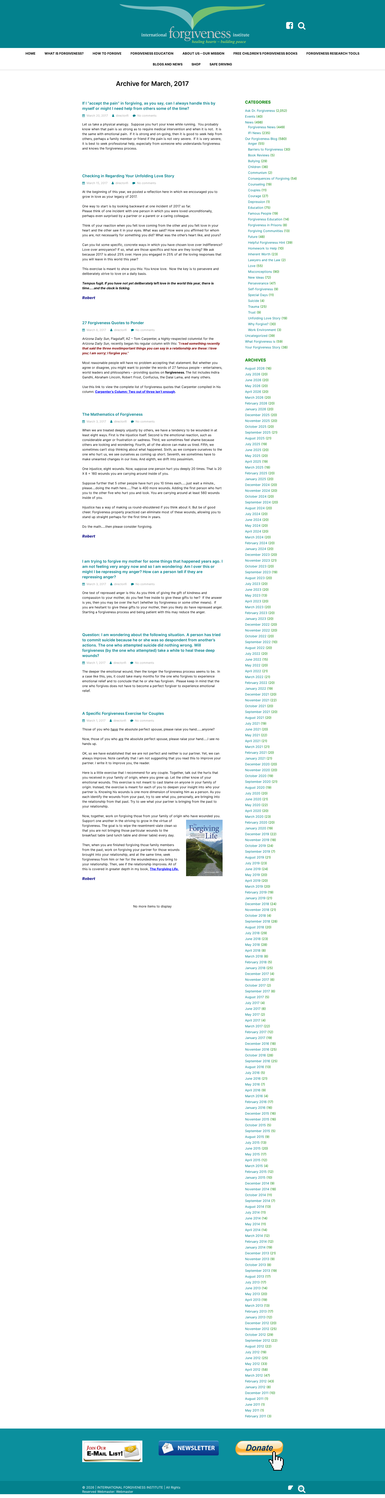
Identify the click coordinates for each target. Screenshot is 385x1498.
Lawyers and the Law (264, 260)
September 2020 (258, 782)
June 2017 (252, 1009)
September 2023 (258, 572)
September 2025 (258, 432)
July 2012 (252, 1352)
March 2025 (254, 467)
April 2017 (252, 1020)
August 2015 (254, 1137)
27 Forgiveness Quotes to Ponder (113, 323)
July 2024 (252, 514)
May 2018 (252, 945)
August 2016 (254, 1067)
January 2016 (255, 1108)
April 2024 (253, 531)
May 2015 (252, 1154)
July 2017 (252, 1003)
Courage (254, 196)
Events (250, 116)
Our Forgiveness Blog (261, 139)
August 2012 (254, 1346)
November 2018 (257, 910)
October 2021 (255, 706)
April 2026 (253, 392)
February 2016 (256, 1102)
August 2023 (255, 578)
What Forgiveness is (260, 341)
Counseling (256, 184)
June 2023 (253, 590)
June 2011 (252, 1404)
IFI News (254, 133)
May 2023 (252, 595)
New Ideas (256, 277)
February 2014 (256, 1241)
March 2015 (254, 1166)
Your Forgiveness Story (262, 347)
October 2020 (255, 776)
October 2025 (255, 427)
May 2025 (252, 456)
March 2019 (254, 886)
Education (255, 208)
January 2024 (255, 549)
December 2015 (257, 1113)
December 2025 (257, 415)
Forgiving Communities (265, 231)
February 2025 (256, 473)
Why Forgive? (258, 324)
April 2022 (253, 671)
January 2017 (255, 1038)
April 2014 (252, 1230)
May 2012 (252, 1364)
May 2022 (252, 665)
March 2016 (254, 1096)
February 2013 (256, 1311)
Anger (252, 144)
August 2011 (254, 1399)
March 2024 (254, 537)
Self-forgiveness (260, 289)
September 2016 (257, 1061)
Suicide (253, 301)
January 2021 (255, 758)
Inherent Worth (259, 254)
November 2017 (257, 980)
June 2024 (253, 520)
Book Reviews (258, 155)
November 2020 (257, 770)
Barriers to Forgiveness (265, 149)
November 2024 (257, 491)
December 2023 (257, 555)
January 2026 (255, 409)
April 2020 (253, 811)
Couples (254, 190)
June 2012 (253, 1358)
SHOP (196, 64)
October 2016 (255, 1055)
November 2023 (257, 560)
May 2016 (252, 1084)
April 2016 (252, 1090)
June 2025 (253, 450)
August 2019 (254, 857)
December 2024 (257, 485)
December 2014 (257, 1183)
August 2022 (255, 648)
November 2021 (257, 700)
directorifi (122, 115)
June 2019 (253, 869)
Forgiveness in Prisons (265, 225)
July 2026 (252, 374)
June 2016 (253, 1078)
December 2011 (256, 1393)
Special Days (258, 295)
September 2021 (257, 712)
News (249, 122)
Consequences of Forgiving (269, 178)
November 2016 (257, 1049)
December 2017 (257, 974)
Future (252, 237)
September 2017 (257, 991)
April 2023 (253, 601)
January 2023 (255, 619)
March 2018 (254, 956)
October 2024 (255, 496)
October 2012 (255, 1335)
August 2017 (254, 997)
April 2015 (252, 1160)
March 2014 (254, 1236)
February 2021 (256, 753)
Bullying (254, 161)
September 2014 (257, 1201)
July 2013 (252, 1282)
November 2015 (257, 1119)
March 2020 (254, 817)
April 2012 (252, 1370)
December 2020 (257, 764)
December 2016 (257, 1044)
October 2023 (255, 566)
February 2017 (255, 1032)
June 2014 (253, 1218)
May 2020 (252, 805)
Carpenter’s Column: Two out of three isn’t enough (135, 392)
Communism (257, 173)
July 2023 (252, 584)
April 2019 (252, 881)
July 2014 (252, 1212)
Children (254, 167)
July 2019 (252, 863)
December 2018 (257, 904)
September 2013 (257, 1271)
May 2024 (252, 525)
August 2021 (254, 718)
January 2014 (255, 1247)
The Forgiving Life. (164, 869)
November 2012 (257, 1329)
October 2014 (255, 1195)
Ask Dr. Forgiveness (260, 111)
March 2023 (254, 607)
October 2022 (255, 636)
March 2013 (254, 1305)
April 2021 (252, 741)
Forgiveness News (262, 127)
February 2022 (256, 683)
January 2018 (255, 968)
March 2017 (254, 1026)
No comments (147, 115)
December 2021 (257, 694)
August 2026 (255, 368)
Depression (256, 202)
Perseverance (258, 283)
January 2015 (255, 1177)
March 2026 (254, 397)
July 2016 (252, 1073)
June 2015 (253, 1148)
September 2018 (257, 921)
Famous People (259, 213)
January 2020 (255, 828)
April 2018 (252, 950)
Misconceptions (260, 272)
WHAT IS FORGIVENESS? (64, 53)
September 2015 (257, 1131)
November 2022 (257, 630)
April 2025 (253, 461)
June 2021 (253, 729)
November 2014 (257, 1189)
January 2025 (255, 479)
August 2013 (254, 1276)
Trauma (253, 306)
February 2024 (256, 543)
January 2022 (255, 688)
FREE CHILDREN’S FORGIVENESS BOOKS (265, 53)
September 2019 (257, 851)
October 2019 (255, 846)
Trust (252, 312)
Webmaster (124, 1492)
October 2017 (255, 985)
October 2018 (255, 915)
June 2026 (253, 380)
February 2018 (256, 962)
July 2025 (252, 444)
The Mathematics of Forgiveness (112, 414)
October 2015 (255, 1125)
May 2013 (252, 1294)
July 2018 (252, 933)
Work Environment (262, 330)
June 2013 (253, 1288)
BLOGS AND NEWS (167, 64)
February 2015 (256, 1172)
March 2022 (254, 677)
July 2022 (252, 654)
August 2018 (254, 927)
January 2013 (255, 1317)
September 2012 (257, 1340)
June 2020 (253, 799)
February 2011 (255, 1416)
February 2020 (256, 822)
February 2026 (256, 403)
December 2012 (257, 1323)
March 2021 (254, 747)
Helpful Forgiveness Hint (266, 242)
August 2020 (255, 787)
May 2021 (252, 735)
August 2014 (254, 1207)
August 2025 (255, 438)
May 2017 (252, 1014)
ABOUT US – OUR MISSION (203, 53)
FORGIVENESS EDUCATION (152, 53)
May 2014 (252, 1224)
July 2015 (252, 1143)
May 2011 (252, 1410)
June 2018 (253, 939)
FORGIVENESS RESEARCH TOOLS (332, 53)
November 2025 (257, 421)
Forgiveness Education (265, 219)
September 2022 (258, 642)
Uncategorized (256, 336)
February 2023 (256, 613)
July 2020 (252, 793)
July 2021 (252, 723)
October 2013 (255, 1265)
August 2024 (255, 508)
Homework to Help (262, 248)
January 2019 (255, 898)
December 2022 (257, 624)
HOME (30, 53)
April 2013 (252, 1300)
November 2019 (257, 840)
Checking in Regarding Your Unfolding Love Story (128, 176)
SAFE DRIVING (221, 64)
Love (251, 266)
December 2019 (257, 834)
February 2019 (256, 892)
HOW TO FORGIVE (107, 53)
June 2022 (253, 659)
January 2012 (255, 1387)
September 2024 (258, 502)
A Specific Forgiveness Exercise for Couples (123, 713)
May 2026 (252, 386)
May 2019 (252, 875)
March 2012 (254, 1375)
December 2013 (257, 1253)
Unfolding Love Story (264, 318)
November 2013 (257, 1259)
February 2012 (256, 1381)
